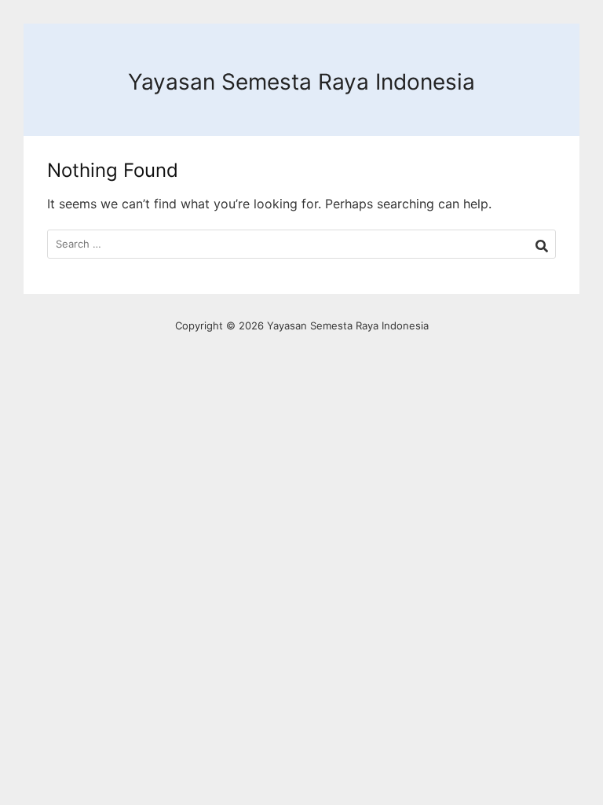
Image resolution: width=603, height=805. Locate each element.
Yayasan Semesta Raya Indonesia (301, 81)
